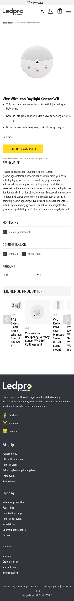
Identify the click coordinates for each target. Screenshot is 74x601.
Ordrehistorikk (10, 561)
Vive (10, 22)
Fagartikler (8, 507)
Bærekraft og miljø (12, 513)
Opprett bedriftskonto (14, 529)
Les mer (7, 137)
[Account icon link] (50, 11)
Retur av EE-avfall (12, 518)
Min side (7, 556)
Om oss (6, 535)
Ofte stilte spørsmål (13, 459)
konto (40, 2)
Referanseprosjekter (13, 502)
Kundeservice (10, 453)
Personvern (9, 475)
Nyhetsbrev (9, 524)
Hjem (5, 22)
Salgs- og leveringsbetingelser (19, 470)
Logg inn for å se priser (22, 149)
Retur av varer (10, 464)
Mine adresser (10, 567)
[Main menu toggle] (68, 11)
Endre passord (10, 572)
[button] (42, 12)
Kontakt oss (9, 481)
